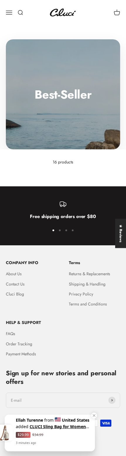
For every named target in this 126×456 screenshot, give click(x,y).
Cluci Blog (15, 294)
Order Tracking (19, 344)
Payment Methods (21, 354)
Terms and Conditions (88, 304)
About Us (14, 274)
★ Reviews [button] (120, 233)
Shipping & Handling (87, 284)
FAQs (10, 334)
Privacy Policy (81, 294)
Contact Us (15, 284)
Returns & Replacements (89, 274)
